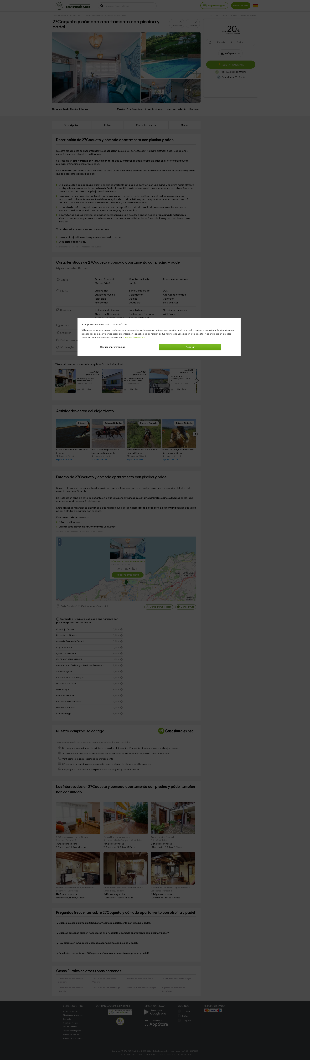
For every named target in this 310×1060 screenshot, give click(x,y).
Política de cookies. (135, 338)
